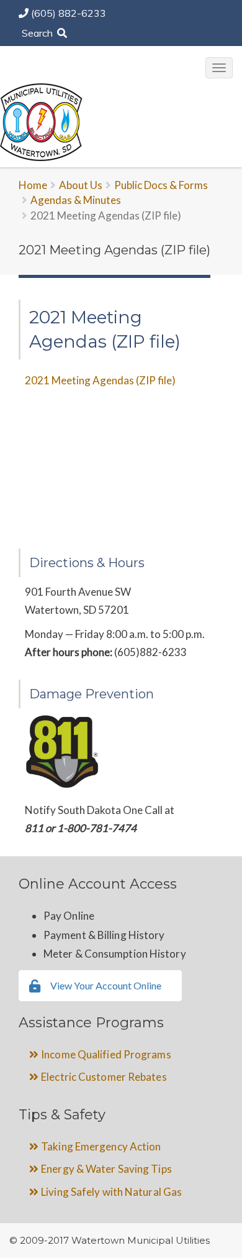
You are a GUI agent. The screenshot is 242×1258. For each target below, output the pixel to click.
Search (38, 33)
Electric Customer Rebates (104, 1076)
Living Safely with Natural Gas (111, 1191)
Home (33, 185)
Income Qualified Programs (106, 1054)
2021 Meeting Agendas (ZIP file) (100, 380)
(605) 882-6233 (68, 13)
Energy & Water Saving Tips (106, 1168)
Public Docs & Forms (161, 185)
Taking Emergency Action (101, 1146)
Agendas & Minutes (75, 199)
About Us (80, 185)
